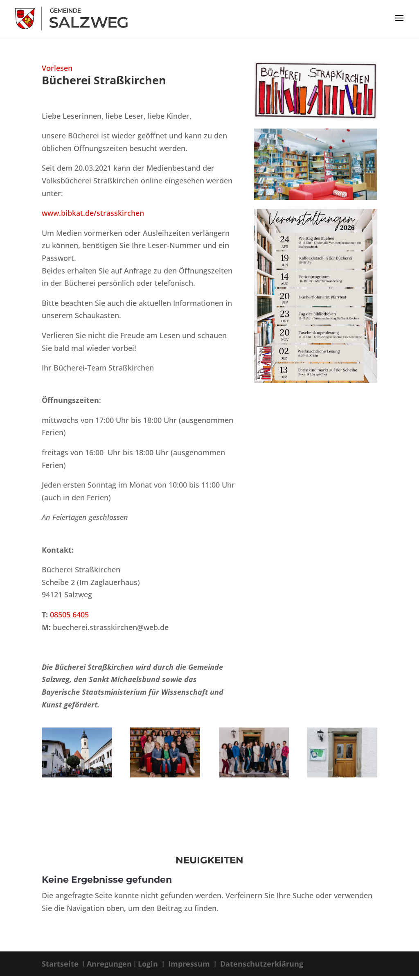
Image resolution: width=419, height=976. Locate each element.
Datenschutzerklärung (260, 964)
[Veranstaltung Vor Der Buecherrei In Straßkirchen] (77, 774)
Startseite (61, 964)
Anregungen (109, 964)
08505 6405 (69, 614)
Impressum (189, 964)
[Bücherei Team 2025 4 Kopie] (254, 774)
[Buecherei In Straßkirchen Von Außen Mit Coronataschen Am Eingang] (342, 774)
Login (149, 964)
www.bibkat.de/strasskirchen (93, 213)
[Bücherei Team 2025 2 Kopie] (165, 774)
